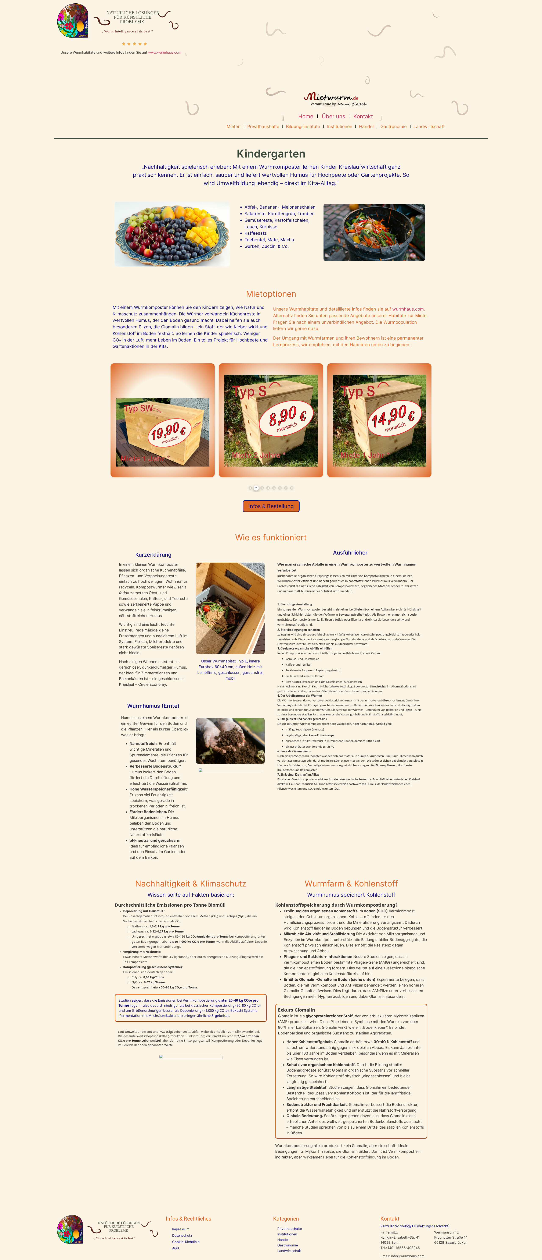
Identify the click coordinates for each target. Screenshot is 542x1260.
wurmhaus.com (408, 309)
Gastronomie (393, 126)
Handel (366, 126)
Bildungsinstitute (303, 126)
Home (305, 116)
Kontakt (363, 116)
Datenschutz (182, 1235)
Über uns (333, 116)
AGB (175, 1248)
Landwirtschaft (429, 126)
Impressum (180, 1229)
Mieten (234, 126)
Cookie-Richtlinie (185, 1242)
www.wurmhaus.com (164, 52)
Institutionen (339, 126)
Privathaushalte (263, 126)
